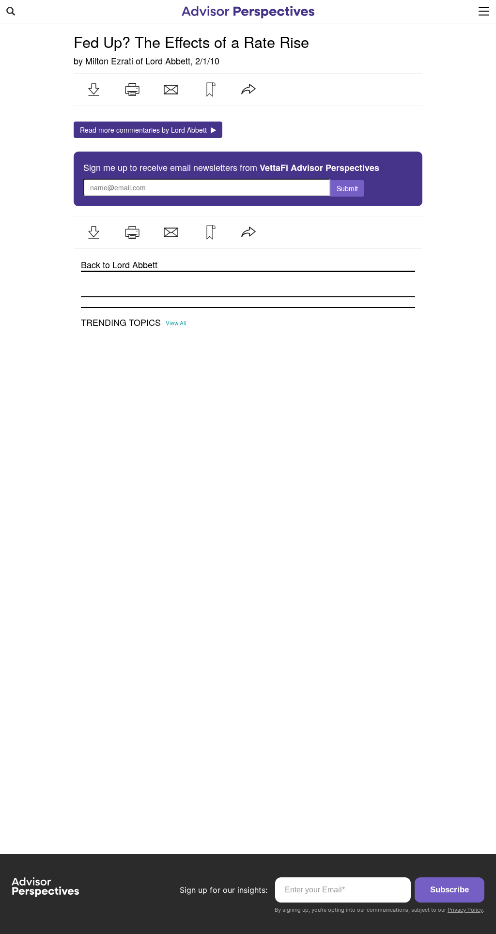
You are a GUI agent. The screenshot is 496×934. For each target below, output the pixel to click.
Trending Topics (121, 322)
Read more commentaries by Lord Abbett (145, 130)
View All (176, 323)
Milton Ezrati (109, 60)
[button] (93, 90)
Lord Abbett (167, 60)
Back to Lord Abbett (119, 265)
